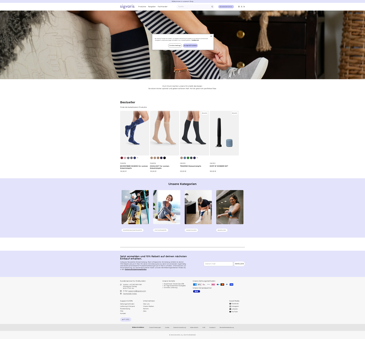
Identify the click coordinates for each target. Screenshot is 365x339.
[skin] (151, 158)
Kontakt (123, 313)
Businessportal (226, 6)
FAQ (121, 311)
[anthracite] (191, 158)
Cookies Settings (175, 45)
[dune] (155, 158)
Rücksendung (125, 309)
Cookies (167, 327)
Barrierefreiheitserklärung (227, 327)
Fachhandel (162, 7)
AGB (203, 327)
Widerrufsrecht (194, 327)
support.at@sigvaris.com (137, 291)
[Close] (211, 36)
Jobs (144, 311)
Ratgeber (152, 7)
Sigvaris (177, 335)
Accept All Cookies (190, 45)
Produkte (142, 7)
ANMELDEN (239, 264)
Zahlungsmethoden (127, 304)
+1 (137, 158)
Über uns (146, 304)
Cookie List (195, 40)
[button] (244, 6)
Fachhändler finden (130, 293)
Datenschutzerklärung (179, 327)
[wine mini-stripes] (125, 158)
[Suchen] (212, 7)
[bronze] (158, 158)
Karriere (146, 309)
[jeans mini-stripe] (128, 158)
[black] (164, 158)
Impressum (212, 327)
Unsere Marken (148, 306)
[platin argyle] (131, 158)
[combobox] (195, 7)
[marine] (161, 158)
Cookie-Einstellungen (155, 327)
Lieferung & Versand (127, 306)
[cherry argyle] (122, 158)
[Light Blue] (185, 158)
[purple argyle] (134, 158)
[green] (188, 158)
